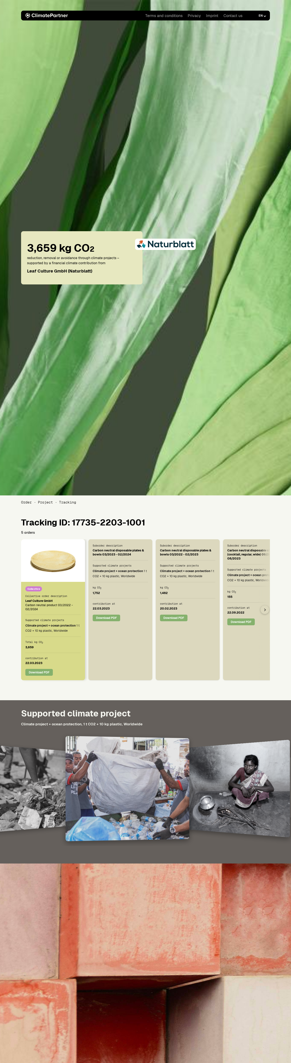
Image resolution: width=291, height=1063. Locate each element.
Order (26, 502)
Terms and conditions (164, 15)
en (261, 15)
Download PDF (39, 672)
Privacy (194, 15)
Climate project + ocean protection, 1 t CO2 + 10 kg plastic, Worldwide (82, 724)
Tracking (67, 502)
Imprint (212, 15)
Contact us (232, 15)
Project (45, 502)
